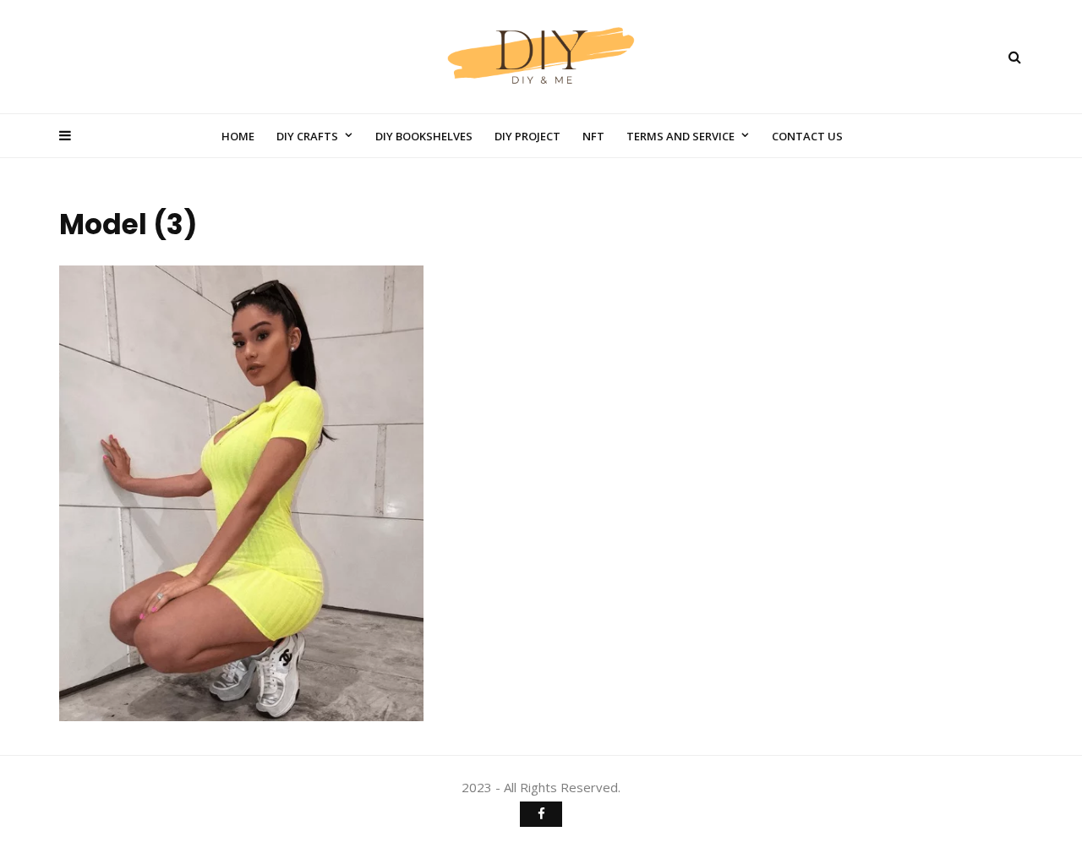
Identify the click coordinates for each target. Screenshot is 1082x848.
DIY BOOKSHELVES (424, 136)
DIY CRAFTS (307, 136)
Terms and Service (680, 136)
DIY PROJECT (527, 136)
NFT (593, 136)
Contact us (807, 136)
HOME (237, 136)
